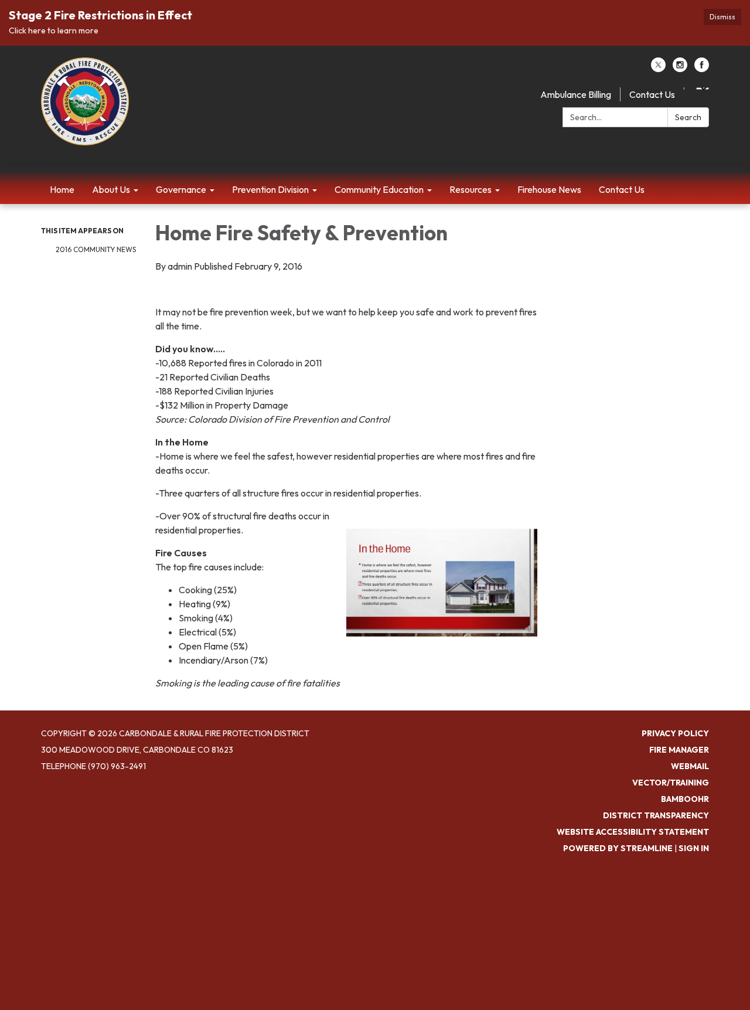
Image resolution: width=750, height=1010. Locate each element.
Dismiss (722, 16)
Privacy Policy (675, 733)
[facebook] (701, 68)
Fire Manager (679, 749)
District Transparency (656, 815)
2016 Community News (96, 249)
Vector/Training (670, 782)
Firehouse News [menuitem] (549, 189)
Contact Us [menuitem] (622, 189)
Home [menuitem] (62, 189)
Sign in (694, 848)
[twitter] (658, 68)
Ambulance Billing (575, 94)
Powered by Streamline (618, 848)
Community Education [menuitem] (379, 189)
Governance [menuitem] (181, 189)
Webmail (690, 766)
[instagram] (680, 68)
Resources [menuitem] (470, 189)
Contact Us (652, 94)
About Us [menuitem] (111, 189)
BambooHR (685, 799)
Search (688, 117)
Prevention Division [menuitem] (270, 189)
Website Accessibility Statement (633, 832)
